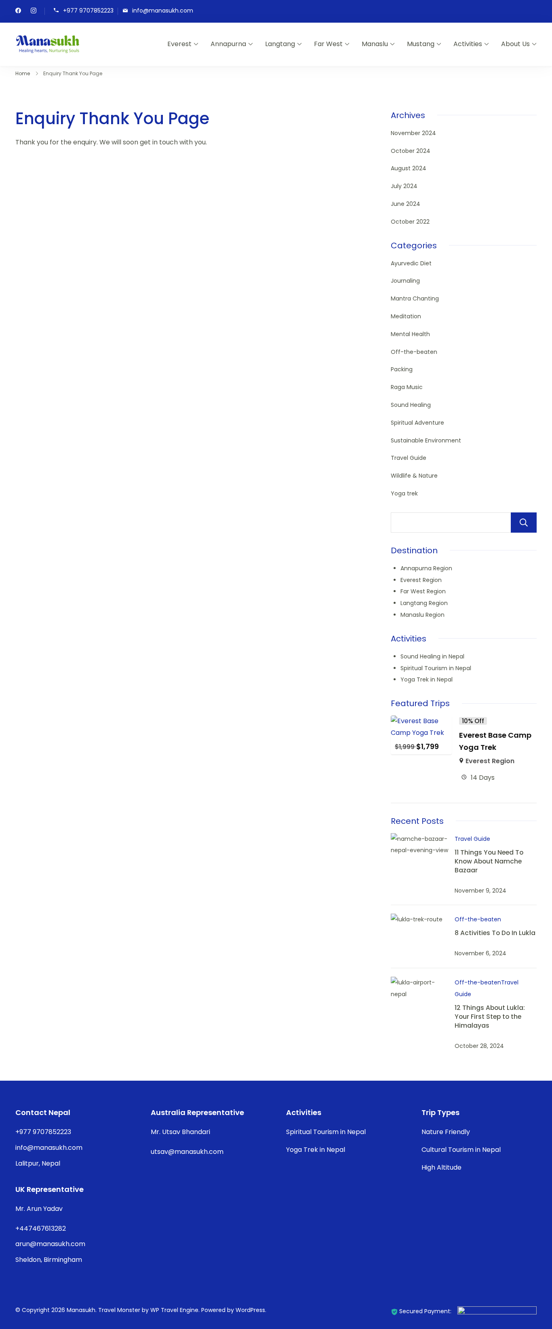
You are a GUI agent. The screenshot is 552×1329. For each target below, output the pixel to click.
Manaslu (375, 44)
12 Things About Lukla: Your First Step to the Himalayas (490, 1016)
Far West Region (423, 591)
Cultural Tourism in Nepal (461, 1149)
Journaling (405, 281)
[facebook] (18, 11)
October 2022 (410, 222)
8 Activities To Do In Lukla (495, 932)
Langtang (280, 44)
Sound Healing (411, 405)
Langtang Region (424, 603)
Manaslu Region (422, 615)
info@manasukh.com (162, 11)
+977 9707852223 (88, 11)
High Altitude (441, 1167)
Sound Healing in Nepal (432, 656)
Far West (328, 44)
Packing (402, 369)
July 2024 (404, 186)
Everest (179, 44)
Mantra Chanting (415, 298)
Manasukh (81, 1310)
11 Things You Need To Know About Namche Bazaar (489, 860)
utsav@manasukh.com (187, 1151)
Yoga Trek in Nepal (426, 679)
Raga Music (407, 387)
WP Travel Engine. (175, 1310)
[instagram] (33, 11)
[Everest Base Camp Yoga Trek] (421, 721)
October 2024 (410, 151)
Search (524, 522)
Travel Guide (408, 458)
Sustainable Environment (426, 440)
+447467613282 (40, 1228)
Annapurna (228, 44)
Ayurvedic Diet (411, 263)
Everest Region (421, 580)
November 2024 (413, 133)
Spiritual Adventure (417, 423)
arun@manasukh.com (50, 1244)
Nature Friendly (445, 1131)
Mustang (420, 44)
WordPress (250, 1310)
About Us (515, 44)
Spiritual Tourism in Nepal (435, 668)
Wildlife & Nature (414, 476)
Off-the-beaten (414, 352)
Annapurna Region (426, 568)
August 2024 (408, 168)
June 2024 (405, 204)
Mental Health (410, 334)
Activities (467, 44)
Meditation (406, 316)
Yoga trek (404, 493)
